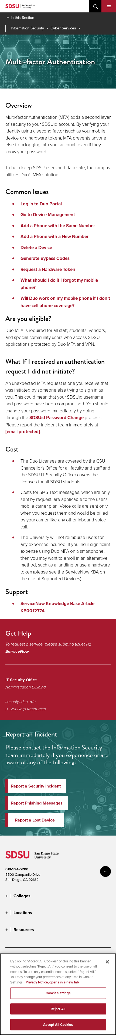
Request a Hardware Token (48, 269)
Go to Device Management (48, 214)
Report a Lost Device (35, 820)
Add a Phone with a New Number (54, 236)
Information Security (27, 28)
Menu (108, 6)
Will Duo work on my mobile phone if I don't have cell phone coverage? (65, 302)
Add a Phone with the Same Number (58, 225)
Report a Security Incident (36, 786)
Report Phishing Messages (37, 803)
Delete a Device (36, 247)
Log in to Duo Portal (41, 204)
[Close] (107, 962)
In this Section (22, 17)
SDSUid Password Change (56, 417)
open (95, 6)
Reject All (58, 1009)
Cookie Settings (58, 993)
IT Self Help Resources (25, 709)
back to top (105, 871)
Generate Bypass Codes (45, 258)
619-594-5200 (16, 869)
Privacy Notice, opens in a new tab (52, 982)
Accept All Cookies (58, 1024)
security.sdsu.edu (20, 702)
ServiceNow (17, 651)
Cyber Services (63, 28)
